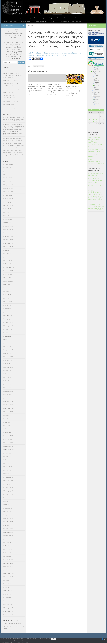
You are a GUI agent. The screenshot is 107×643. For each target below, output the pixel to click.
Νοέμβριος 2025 (8, 195)
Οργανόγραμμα (20, 18)
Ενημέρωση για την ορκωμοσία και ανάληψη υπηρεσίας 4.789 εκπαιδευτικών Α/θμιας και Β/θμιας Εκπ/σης (13, 145)
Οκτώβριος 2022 (8, 322)
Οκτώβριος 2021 (8, 363)
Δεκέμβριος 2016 (8, 563)
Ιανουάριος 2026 (8, 188)
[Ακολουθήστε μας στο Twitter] (23, 25)
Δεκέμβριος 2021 (8, 356)
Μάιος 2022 (7, 339)
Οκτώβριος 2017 (8, 528)
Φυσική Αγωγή (87, 18)
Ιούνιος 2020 (7, 418)
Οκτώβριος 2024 (8, 240)
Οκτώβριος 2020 (8, 405)
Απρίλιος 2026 (8, 178)
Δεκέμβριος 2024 (8, 233)
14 (98, 119)
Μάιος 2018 (7, 504)
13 (96, 119)
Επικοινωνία (73, 18)
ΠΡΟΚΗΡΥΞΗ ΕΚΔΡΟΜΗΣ (39, 66)
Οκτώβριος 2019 (8, 446)
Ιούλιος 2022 (7, 332)
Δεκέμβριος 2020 (8, 398)
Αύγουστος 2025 (8, 205)
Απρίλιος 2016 (8, 590)
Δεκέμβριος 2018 (8, 480)
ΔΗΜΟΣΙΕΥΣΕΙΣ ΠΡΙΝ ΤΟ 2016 (11, 101)
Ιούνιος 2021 (7, 377)
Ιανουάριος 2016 (8, 601)
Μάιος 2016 (7, 587)
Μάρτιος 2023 (7, 305)
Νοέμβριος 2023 (8, 277)
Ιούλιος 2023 (7, 291)
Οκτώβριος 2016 (8, 570)
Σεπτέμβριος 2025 (9, 202)
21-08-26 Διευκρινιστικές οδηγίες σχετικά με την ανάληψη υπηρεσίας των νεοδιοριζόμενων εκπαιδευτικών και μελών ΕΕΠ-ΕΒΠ (95, 142)
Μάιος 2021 (7, 381)
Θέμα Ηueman (25, 642)
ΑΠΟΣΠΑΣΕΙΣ (7, 92)
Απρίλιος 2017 (8, 549)
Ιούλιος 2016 (7, 580)
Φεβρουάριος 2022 (9, 350)
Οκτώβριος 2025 (8, 198)
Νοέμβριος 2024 (8, 236)
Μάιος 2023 (7, 298)
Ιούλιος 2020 (7, 415)
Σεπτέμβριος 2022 (9, 326)
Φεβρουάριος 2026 (9, 185)
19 (93, 121)
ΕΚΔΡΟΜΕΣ (31, 25)
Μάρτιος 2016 (7, 594)
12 (93, 119)
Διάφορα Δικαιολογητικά (10, 21)
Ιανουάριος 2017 (8, 559)
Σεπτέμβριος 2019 (9, 449)
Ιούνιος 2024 (7, 253)
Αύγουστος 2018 (8, 494)
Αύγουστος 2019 (8, 453)
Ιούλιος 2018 (7, 497)
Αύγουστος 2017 (8, 535)
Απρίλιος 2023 (8, 301)
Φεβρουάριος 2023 (9, 308)
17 (89, 121)
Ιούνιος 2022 (7, 336)
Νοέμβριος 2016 (8, 566)
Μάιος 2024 (7, 257)
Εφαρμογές (42, 18)
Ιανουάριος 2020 (8, 436)
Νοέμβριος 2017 (8, 525)
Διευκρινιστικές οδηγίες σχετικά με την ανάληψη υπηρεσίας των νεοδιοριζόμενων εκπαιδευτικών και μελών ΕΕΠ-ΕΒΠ (13, 119)
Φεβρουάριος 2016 (9, 597)
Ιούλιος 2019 (7, 456)
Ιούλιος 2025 (7, 209)
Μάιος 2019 (7, 463)
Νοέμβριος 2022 (8, 319)
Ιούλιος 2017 (7, 539)
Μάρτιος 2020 (7, 429)
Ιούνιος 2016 (7, 583)
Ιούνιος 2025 (7, 212)
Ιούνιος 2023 (7, 295)
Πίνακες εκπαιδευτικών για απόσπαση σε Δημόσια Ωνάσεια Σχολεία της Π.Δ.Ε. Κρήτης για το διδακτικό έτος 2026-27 (96, 207)
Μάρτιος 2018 (7, 511)
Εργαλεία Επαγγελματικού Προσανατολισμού (69, 21)
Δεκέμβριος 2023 (8, 274)
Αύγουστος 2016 (8, 577)
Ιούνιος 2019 (7, 460)
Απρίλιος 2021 (8, 384)
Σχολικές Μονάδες (31, 18)
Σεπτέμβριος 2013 (9, 614)
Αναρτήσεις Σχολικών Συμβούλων (12, 623)
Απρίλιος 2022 (8, 343)
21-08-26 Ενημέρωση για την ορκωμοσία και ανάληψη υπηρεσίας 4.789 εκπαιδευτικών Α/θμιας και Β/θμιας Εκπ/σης (95, 153)
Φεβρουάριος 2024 (9, 267)
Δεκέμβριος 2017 (8, 522)
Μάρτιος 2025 (7, 222)
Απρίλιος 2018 (8, 508)
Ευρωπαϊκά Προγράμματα (40, 21)
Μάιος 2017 (7, 546)
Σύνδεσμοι (65, 18)
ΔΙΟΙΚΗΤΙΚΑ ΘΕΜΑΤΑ (9, 108)
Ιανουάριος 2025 (8, 229)
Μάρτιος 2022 (7, 346)
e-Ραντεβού (53, 21)
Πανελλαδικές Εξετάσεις (25, 21)
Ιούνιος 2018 (7, 501)
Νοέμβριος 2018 (8, 484)
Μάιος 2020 (7, 422)
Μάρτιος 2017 (7, 553)
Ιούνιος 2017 (7, 542)
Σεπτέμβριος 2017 (9, 532)
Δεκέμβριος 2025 (8, 191)
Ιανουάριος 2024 (8, 270)
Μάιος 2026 (7, 174)
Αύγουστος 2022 (8, 329)
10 (89, 119)
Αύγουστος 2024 (8, 246)
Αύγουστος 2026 (8, 164)
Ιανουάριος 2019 (8, 477)
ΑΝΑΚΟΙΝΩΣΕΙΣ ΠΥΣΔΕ (9, 80)
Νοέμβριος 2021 (8, 360)
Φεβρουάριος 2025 (9, 226)
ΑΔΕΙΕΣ (6, 70)
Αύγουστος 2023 (8, 288)
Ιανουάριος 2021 (8, 394)
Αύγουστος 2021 (8, 370)
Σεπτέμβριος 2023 (9, 284)
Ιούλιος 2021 (7, 374)
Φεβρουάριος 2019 (9, 473)
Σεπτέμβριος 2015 (9, 608)
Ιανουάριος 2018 (8, 518)
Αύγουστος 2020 (8, 411)
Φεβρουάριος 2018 (9, 515)
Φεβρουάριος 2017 (9, 556)
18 (91, 121)
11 (91, 119)
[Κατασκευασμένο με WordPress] (11, 642)
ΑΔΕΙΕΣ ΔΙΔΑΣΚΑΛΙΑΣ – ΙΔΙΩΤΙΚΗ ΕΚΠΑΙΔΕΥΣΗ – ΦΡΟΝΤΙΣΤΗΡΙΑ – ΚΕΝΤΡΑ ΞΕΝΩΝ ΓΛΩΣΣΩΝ (12, 75)
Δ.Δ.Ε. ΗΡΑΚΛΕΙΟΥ (8, 18)
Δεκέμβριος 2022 (8, 315)
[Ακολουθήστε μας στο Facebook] (21, 25)
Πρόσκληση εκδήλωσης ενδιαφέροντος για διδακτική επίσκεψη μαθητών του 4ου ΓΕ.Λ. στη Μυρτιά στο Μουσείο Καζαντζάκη (55, 88)
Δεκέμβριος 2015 (8, 604)
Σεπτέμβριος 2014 (9, 611)
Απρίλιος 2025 (8, 219)
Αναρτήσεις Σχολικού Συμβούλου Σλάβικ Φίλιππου (14, 627)
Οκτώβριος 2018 (8, 487)
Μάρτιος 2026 (7, 181)
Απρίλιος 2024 (8, 260)
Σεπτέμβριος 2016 (9, 573)
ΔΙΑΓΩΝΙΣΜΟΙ (7, 104)
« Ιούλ (89, 128)
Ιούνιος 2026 (7, 171)
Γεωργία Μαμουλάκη (40, 50)
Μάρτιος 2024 (7, 264)
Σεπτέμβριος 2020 (9, 408)
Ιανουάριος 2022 (8, 353)
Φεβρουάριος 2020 (9, 432)
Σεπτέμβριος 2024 (9, 243)
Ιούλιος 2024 (7, 250)
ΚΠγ (80, 18)
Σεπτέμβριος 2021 (9, 367)
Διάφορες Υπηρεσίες (53, 18)
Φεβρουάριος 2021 (9, 391)
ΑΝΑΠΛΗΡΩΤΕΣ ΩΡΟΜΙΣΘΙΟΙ (11, 89)
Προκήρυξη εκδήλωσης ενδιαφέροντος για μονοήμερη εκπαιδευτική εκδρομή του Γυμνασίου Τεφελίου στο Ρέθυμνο (36, 88)
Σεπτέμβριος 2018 (9, 491)
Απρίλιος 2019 (8, 467)
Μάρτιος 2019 (7, 470)
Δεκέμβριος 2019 (8, 439)
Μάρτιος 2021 (7, 387)
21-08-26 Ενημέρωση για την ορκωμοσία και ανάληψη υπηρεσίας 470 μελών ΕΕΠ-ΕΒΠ (96, 161)
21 (98, 121)
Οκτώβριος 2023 (8, 281)
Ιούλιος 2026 (7, 167)
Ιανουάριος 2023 (8, 312)
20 (96, 121)
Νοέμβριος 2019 (8, 442)
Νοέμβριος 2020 (8, 401)
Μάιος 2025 (7, 215)
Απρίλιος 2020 (8, 425)
